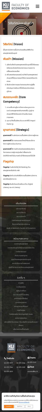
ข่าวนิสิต (21, 283)
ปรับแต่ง (29, 406)
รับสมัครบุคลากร (21, 302)
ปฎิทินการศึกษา (21, 290)
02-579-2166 (21, 363)
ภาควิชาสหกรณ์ (21, 251)
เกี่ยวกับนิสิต (21, 203)
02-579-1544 (8, 367)
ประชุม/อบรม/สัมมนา (21, 306)
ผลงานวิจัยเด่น (21, 212)
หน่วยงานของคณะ (21, 239)
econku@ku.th (33, 371)
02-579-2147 (32, 362)
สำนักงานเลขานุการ (21, 255)
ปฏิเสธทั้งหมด (19, 406)
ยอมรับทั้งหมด (9, 406)
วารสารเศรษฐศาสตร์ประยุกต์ (21, 220)
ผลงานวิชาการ (21, 216)
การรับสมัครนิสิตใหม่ (21, 298)
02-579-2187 (21, 367)
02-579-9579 (8, 363)
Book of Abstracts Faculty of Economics (21, 228)
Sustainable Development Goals (21, 314)
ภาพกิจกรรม (21, 310)
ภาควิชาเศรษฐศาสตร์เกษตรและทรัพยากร (21, 247)
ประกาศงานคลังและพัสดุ (21, 294)
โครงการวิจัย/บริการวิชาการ (21, 224)
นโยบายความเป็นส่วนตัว (21, 329)
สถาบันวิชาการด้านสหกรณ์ (21, 263)
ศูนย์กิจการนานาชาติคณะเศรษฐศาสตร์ (21, 267)
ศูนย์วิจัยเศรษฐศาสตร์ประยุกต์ (21, 259)
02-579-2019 (8, 371)
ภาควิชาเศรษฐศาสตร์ (21, 244)
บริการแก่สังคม (21, 208)
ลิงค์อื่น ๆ (21, 278)
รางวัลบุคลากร (21, 287)
